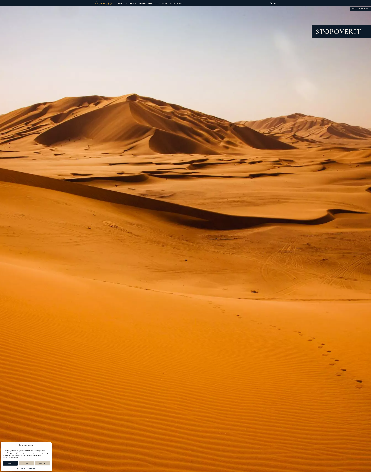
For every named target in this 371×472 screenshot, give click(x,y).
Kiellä (26, 463)
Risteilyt (141, 3)
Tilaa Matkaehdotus (360, 9)
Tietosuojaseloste (30, 468)
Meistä (164, 3)
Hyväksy (10, 463)
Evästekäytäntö (21, 468)
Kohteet (122, 3)
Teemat (132, 3)
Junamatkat (153, 3)
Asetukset (42, 463)
